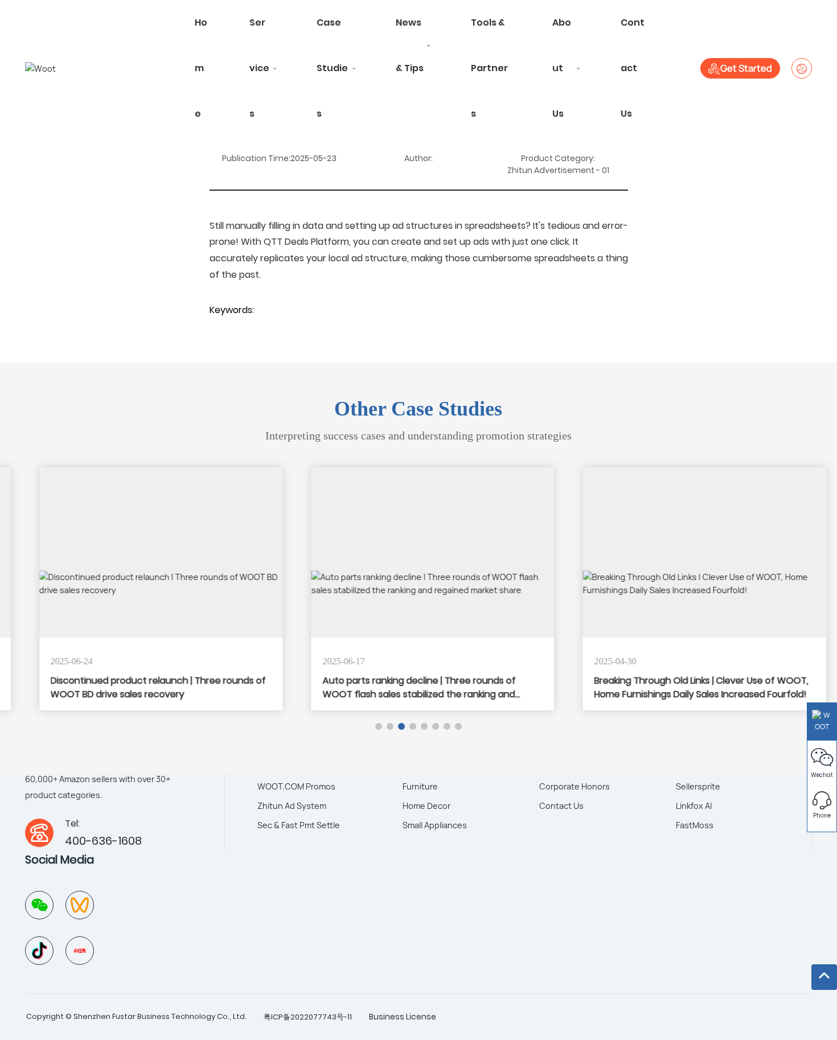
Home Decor (426, 805)
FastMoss (694, 825)
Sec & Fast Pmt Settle (298, 825)
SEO (449, 1016)
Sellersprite (698, 786)
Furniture (420, 786)
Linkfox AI (694, 805)
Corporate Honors (574, 786)
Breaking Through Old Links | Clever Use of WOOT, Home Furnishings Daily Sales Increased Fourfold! (687, 687)
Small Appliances (435, 825)
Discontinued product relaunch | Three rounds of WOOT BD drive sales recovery (144, 687)
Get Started (746, 68)
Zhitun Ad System (291, 805)
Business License (402, 1016)
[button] (378, 726)
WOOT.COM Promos (296, 786)
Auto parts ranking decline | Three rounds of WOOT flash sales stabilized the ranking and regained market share (404, 694)
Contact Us (561, 805)
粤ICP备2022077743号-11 (308, 1017)
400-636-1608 (103, 841)
